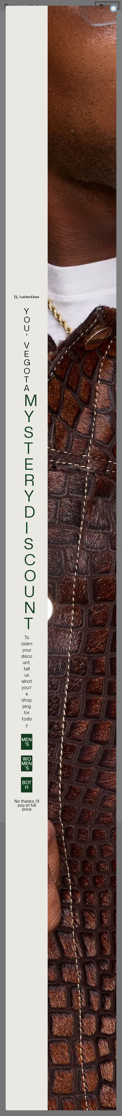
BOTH (26, 784)
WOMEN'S (27, 763)
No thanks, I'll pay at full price (26, 805)
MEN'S (27, 741)
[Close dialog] (113, 8)
